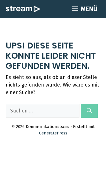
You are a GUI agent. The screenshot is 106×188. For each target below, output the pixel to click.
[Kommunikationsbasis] (23, 9)
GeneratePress (53, 133)
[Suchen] (89, 111)
